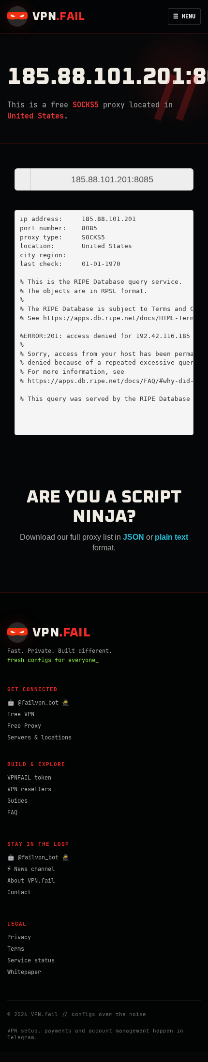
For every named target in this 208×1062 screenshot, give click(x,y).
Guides (17, 801)
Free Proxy (24, 726)
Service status (31, 960)
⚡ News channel (31, 869)
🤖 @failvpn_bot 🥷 (38, 703)
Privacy (19, 937)
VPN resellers (29, 789)
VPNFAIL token (29, 778)
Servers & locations (39, 737)
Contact (19, 892)
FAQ (12, 812)
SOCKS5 (86, 105)
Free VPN (20, 714)
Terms (15, 949)
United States (35, 116)
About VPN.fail (31, 881)
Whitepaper (24, 972)
